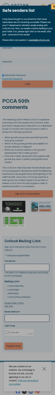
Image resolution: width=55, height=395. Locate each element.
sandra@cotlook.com (39, 40)
